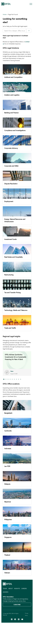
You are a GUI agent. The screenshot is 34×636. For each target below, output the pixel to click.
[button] (4, 379)
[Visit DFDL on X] (18, 619)
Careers (24, 588)
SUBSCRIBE (17, 604)
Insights (17, 588)
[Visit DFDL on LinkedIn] (11, 619)
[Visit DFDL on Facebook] (15, 619)
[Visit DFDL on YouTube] (22, 619)
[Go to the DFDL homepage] (6, 4)
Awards (5, 592)
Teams (5, 588)
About (10, 588)
